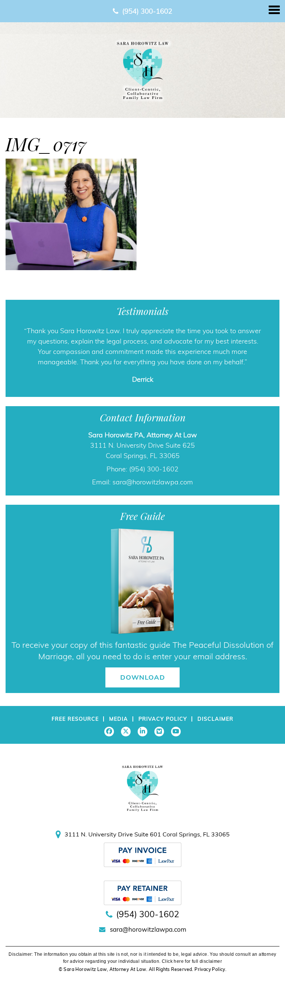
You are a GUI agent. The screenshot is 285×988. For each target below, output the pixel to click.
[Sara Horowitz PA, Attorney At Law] (142, 69)
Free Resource (75, 719)
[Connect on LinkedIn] (142, 731)
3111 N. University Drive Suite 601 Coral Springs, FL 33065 (147, 834)
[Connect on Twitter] (126, 731)
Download (142, 677)
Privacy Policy (162, 719)
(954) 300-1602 (147, 11)
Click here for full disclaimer (192, 961)
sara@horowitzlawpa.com (152, 482)
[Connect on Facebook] (109, 731)
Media (118, 719)
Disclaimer (215, 719)
